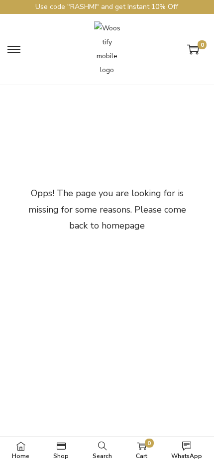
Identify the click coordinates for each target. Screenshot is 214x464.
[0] (193, 49)
